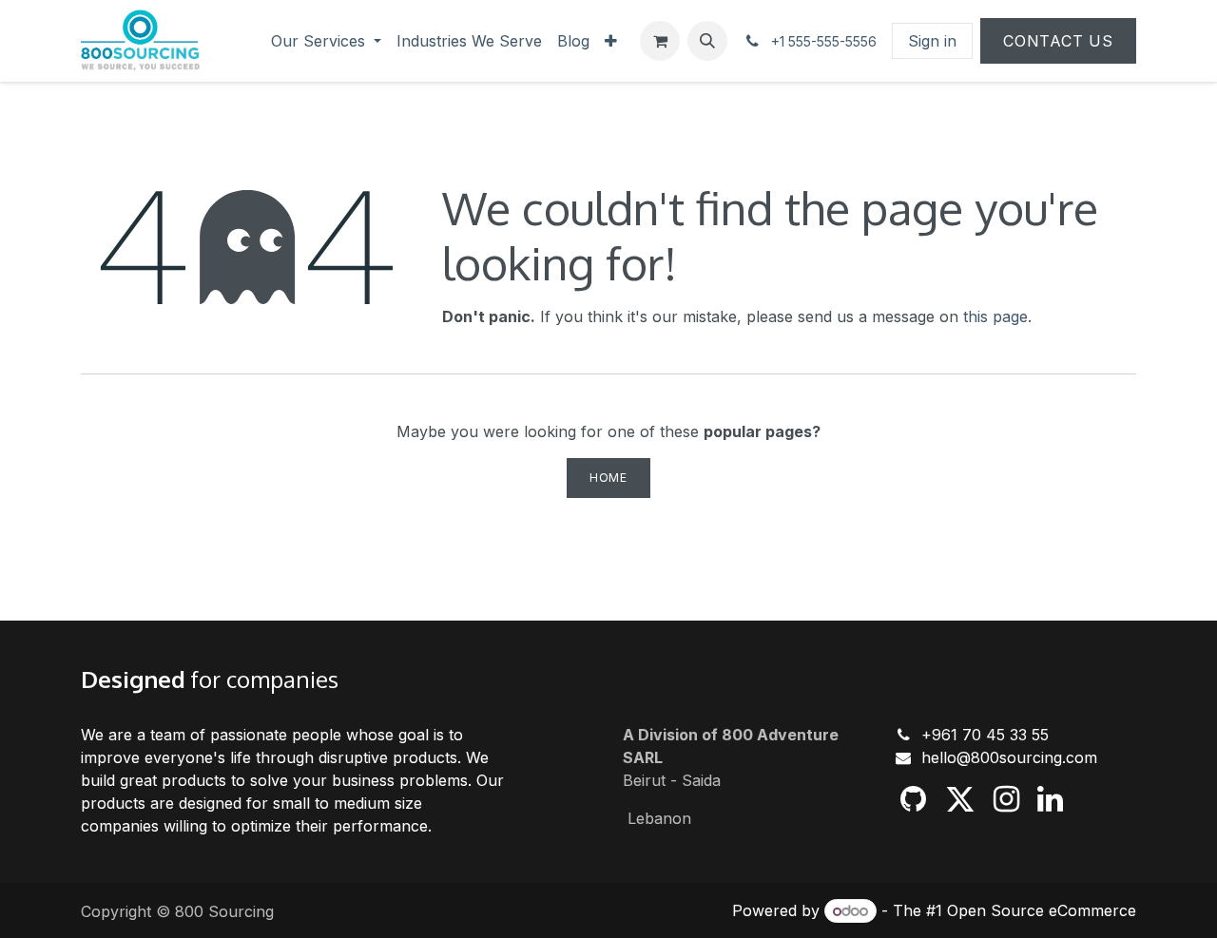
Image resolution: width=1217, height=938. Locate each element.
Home (608, 477)
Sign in (932, 40)
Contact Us (1058, 40)
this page (995, 316)
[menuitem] (326, 41)
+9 (931, 734)
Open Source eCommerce (1041, 910)
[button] (707, 41)
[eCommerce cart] (660, 41)
